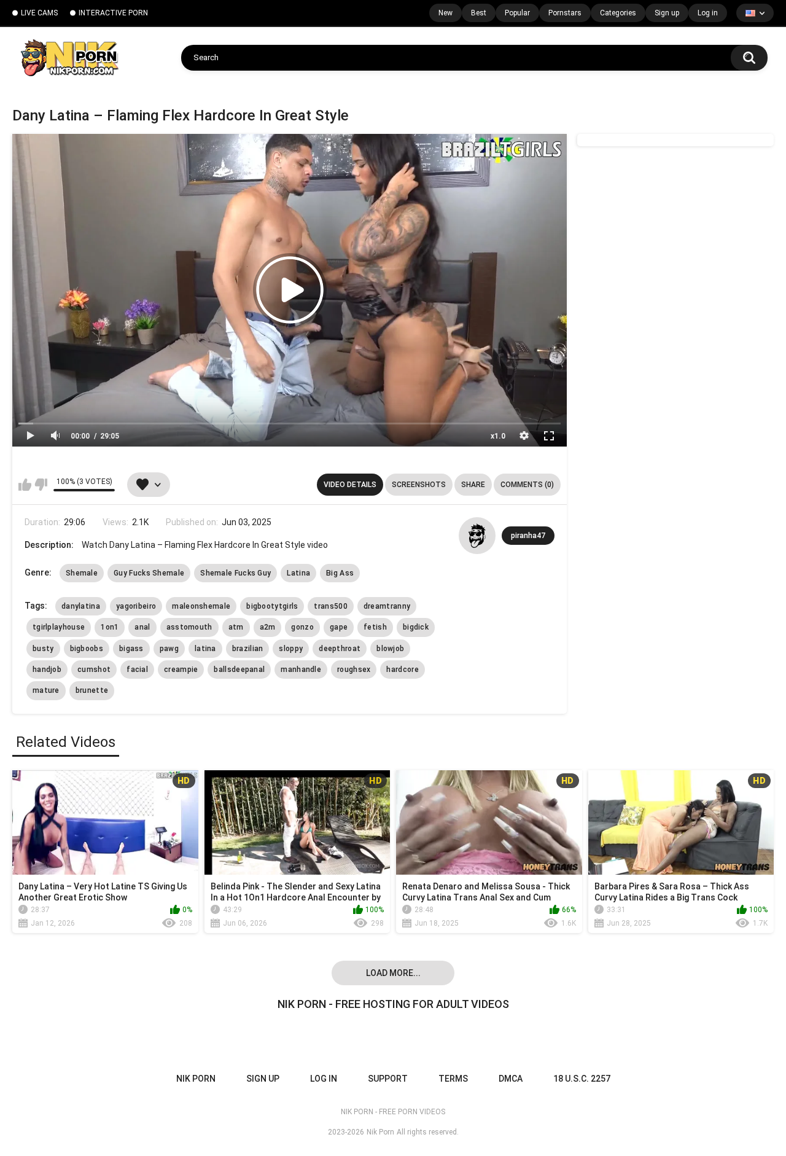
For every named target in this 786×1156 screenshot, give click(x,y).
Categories (618, 13)
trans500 (330, 606)
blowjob (390, 648)
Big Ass (340, 573)
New (445, 13)
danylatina (80, 606)
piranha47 (528, 535)
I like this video (24, 484)
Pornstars (565, 13)
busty (43, 648)
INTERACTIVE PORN (113, 13)
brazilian (247, 648)
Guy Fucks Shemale (149, 573)
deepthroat (339, 648)
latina (205, 648)
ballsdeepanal (239, 669)
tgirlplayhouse (59, 627)
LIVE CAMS (39, 13)
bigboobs (86, 648)
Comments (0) (527, 484)
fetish (375, 627)
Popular (517, 13)
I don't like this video (40, 484)
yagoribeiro (136, 606)
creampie (181, 669)
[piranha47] (477, 535)
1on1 (110, 627)
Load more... (393, 973)
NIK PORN (196, 1079)
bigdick (416, 627)
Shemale (82, 573)
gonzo (302, 627)
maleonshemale (201, 606)
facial (137, 669)
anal (142, 627)
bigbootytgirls (272, 606)
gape (339, 627)
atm (236, 627)
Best (478, 13)
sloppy (291, 648)
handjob (47, 669)
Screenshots (419, 484)
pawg (169, 648)
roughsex (353, 669)
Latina (298, 573)
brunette (92, 690)
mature (46, 690)
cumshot (94, 669)
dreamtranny (387, 606)
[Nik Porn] (69, 57)
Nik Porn (380, 1132)
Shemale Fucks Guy (235, 573)
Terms (453, 1079)
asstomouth (189, 627)
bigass (131, 648)
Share (473, 484)
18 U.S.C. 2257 (581, 1079)
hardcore (402, 669)
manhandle (301, 669)
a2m (268, 627)
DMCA (511, 1079)
